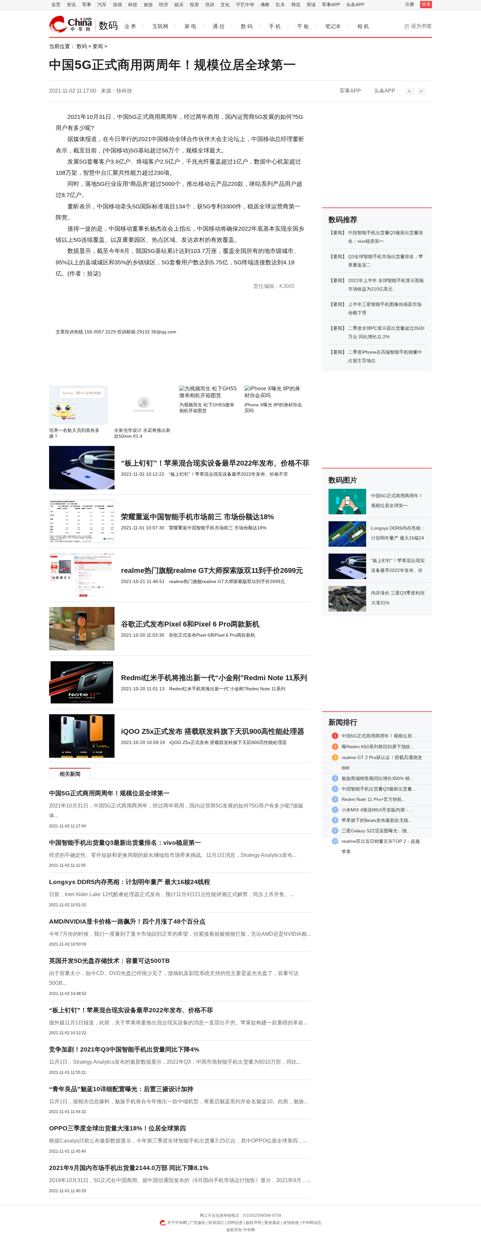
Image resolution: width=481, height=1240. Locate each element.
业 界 (130, 26)
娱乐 (179, 4)
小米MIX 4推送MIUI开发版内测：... (377, 809)
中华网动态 (311, 1222)
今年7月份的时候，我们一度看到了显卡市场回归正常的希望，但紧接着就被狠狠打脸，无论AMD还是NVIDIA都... (180, 934)
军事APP (331, 4)
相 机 (363, 26)
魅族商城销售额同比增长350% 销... (378, 778)
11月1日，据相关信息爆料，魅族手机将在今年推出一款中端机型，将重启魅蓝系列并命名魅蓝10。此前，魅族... (178, 1101)
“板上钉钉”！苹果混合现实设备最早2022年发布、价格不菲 (215, 463)
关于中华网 (177, 1222)
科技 (132, 4)
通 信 (218, 26)
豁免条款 (272, 1222)
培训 (209, 4)
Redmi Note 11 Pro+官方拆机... (374, 799)
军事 (86, 4)
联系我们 (216, 1222)
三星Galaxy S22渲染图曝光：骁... (376, 830)
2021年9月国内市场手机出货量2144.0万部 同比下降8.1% (128, 1167)
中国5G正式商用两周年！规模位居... (379, 735)
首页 (56, 4)
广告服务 (197, 1222)
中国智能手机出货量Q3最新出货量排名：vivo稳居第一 (125, 842)
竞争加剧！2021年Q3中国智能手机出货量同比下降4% (124, 1049)
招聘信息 (235, 1222)
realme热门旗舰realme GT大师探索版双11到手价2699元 (212, 570)
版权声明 (253, 1222)
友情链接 (291, 1222)
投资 (194, 4)
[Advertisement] (160, 367)
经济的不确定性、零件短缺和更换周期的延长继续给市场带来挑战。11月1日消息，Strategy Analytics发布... (172, 855)
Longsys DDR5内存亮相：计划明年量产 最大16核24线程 (129, 881)
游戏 (117, 4)
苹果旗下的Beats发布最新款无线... (377, 820)
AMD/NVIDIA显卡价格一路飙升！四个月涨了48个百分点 (127, 921)
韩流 (295, 4)
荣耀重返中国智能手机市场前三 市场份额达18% (197, 517)
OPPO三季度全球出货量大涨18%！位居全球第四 (117, 1128)
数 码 (247, 26)
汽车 (102, 4)
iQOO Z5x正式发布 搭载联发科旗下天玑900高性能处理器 (212, 731)
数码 (82, 46)
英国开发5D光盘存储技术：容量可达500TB (109, 960)
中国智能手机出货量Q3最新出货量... (379, 788)
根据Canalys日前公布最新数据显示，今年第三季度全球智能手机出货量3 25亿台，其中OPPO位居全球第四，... (178, 1140)
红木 (280, 4)
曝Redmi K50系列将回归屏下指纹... (378, 746)
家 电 (190, 26)
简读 (311, 4)
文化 (225, 4)
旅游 (148, 4)
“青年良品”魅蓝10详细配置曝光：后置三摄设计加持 (121, 1089)
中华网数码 (70, 24)
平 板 (303, 26)
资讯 (71, 4)
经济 (163, 4)
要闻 (98, 46)
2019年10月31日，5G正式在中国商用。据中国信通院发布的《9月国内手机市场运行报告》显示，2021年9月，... (180, 1180)
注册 (409, 4)
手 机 (275, 26)
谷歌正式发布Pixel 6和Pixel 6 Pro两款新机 (190, 624)
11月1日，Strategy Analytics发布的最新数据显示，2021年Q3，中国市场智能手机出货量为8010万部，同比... (175, 1062)
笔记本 (333, 26)
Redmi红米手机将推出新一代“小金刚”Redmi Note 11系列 (214, 678)
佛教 (265, 4)
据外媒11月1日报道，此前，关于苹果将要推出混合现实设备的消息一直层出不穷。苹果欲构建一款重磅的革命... (178, 1022)
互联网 (160, 26)
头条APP (355, 4)
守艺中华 (245, 4)
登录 (426, 4)
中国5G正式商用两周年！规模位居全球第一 (109, 793)
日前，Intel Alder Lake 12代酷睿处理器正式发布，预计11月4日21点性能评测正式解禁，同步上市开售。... (171, 894)
